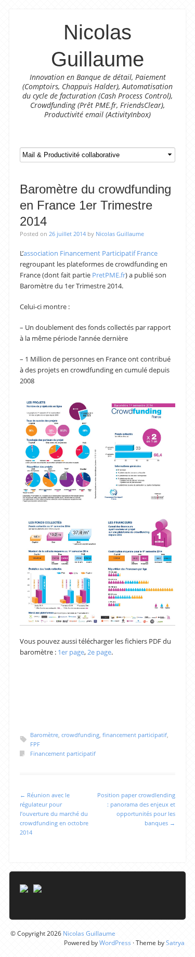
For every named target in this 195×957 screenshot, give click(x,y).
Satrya (175, 942)
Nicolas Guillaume (120, 234)
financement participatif (134, 735)
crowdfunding (80, 735)
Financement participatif (63, 753)
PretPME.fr (108, 275)
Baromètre (44, 735)
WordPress (115, 942)
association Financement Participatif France (90, 253)
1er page (71, 652)
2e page (99, 652)
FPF (35, 744)
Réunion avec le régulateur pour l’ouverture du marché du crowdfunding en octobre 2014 (54, 813)
